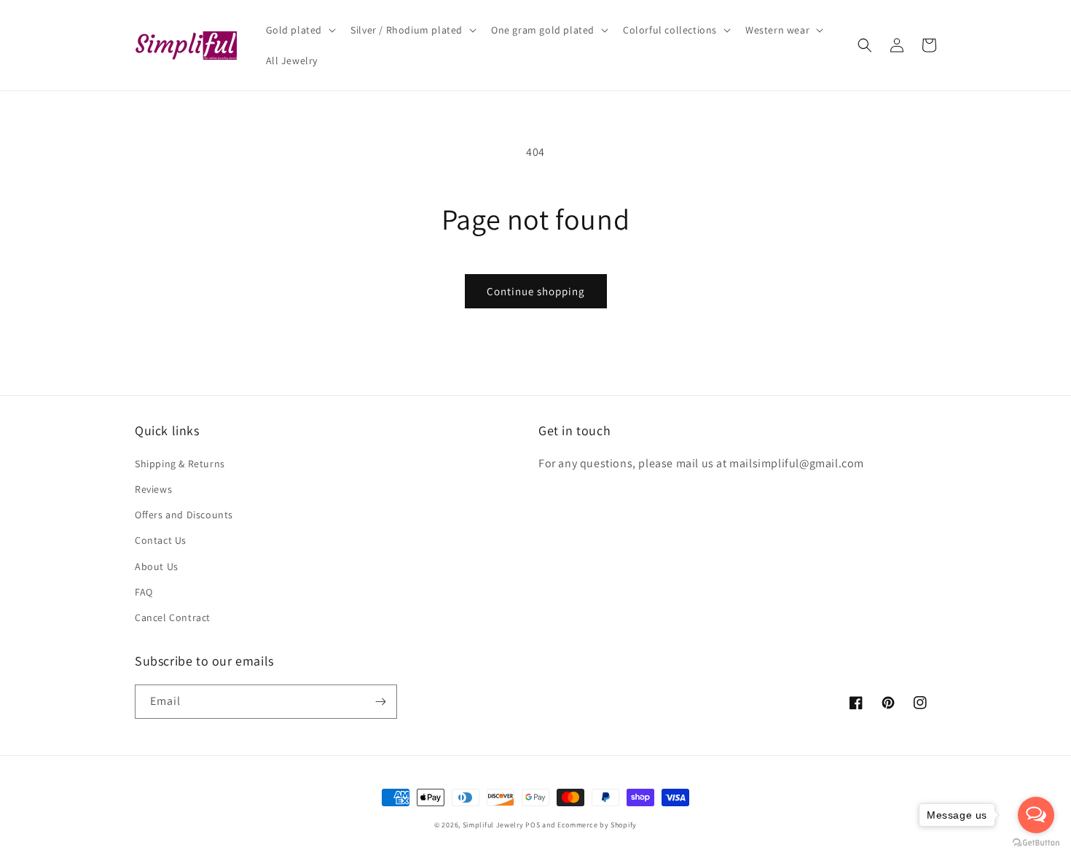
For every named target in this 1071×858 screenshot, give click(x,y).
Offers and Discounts (184, 514)
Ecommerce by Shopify (597, 825)
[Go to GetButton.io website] (1036, 843)
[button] (299, 30)
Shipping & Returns (180, 463)
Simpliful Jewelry (493, 825)
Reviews (153, 489)
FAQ (144, 591)
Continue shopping (536, 291)
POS (532, 825)
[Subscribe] (380, 702)
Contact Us (161, 540)
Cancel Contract (173, 617)
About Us (156, 566)
